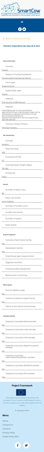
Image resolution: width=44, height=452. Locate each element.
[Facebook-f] (20, 29)
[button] (22, 22)
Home (5, 421)
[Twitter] (24, 29)
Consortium (7, 425)
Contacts (6, 429)
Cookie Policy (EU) (10, 436)
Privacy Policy (8, 432)
